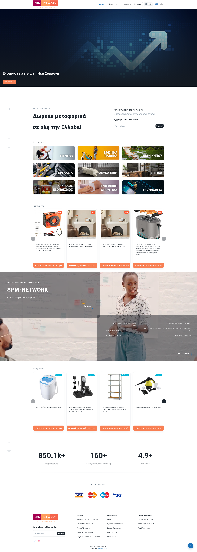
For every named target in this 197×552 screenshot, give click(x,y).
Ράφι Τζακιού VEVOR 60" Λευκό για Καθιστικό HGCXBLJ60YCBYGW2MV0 (80, 245)
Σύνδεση (137, 4)
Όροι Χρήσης (112, 519)
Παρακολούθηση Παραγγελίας (88, 519)
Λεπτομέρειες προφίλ (146, 524)
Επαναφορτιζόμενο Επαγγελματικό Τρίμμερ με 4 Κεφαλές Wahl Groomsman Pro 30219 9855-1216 (81, 409)
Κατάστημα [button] (113, 4)
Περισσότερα (9, 82)
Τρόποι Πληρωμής (83, 528)
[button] (156, 4)
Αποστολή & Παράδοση (85, 524)
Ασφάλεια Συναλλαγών (85, 532)
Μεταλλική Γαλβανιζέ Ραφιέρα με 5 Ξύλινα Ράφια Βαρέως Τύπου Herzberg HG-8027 (114, 409)
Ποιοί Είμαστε (112, 532)
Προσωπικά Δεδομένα (115, 524)
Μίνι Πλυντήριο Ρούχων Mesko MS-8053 (48, 407)
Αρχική (101, 4)
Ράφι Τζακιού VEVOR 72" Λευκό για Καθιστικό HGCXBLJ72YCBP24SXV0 (114, 245)
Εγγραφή (159, 126)
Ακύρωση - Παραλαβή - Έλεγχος (88, 537)
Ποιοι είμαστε (183, 353)
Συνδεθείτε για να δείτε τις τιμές (48, 265)
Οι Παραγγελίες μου (145, 519)
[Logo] (45, 4)
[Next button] (164, 401)
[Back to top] (190, 545)
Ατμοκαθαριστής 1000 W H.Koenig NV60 (148, 407)
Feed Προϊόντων (144, 528)
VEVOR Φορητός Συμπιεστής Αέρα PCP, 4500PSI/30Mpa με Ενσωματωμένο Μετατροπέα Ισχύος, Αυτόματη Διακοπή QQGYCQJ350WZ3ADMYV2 (48, 247)
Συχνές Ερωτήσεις (114, 528)
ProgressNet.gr (102, 548)
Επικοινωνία (126, 4)
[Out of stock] (81, 237)
